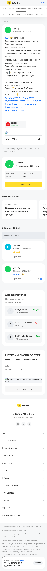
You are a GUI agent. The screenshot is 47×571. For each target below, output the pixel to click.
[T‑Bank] (13, 3)
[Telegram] (29, 424)
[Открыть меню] (3, 2)
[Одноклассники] (23, 424)
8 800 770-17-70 (23, 414)
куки (22, 560)
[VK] (18, 424)
